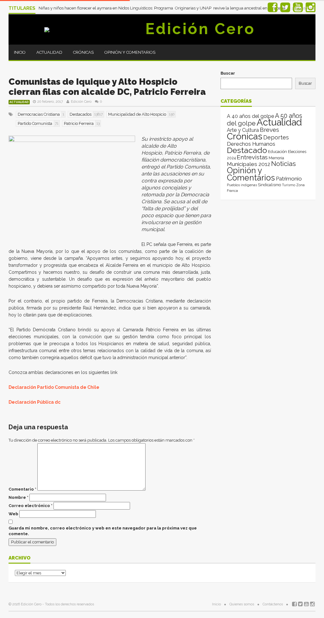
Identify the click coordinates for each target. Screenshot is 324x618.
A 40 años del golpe (250, 116)
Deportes (276, 137)
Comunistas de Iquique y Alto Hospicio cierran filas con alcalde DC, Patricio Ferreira (107, 86)
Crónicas (83, 52)
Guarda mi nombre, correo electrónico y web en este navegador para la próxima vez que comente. (103, 531)
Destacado (247, 150)
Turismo (288, 185)
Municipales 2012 (248, 164)
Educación (277, 151)
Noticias (283, 164)
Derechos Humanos (251, 144)
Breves (269, 129)
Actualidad (49, 52)
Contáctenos (273, 604)
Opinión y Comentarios (129, 52)
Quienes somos (241, 604)
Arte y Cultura (243, 130)
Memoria (276, 158)
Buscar (228, 73)
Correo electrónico (31, 505)
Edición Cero (200, 29)
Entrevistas (252, 157)
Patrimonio (289, 178)
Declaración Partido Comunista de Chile (54, 387)
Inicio (20, 52)
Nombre (18, 497)
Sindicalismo (269, 184)
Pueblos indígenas (242, 185)
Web (13, 513)
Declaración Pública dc (34, 402)
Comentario (22, 489)
